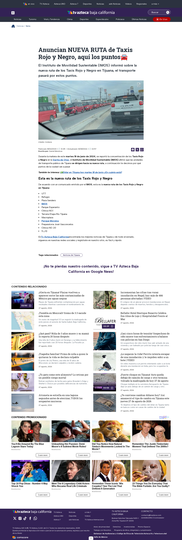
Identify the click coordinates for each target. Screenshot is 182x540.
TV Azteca (44, 4)
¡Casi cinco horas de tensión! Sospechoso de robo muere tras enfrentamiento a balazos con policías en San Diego (145, 336)
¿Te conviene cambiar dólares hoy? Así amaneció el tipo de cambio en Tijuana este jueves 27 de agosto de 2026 (145, 398)
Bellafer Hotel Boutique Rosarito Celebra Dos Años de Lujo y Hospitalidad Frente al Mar (144, 315)
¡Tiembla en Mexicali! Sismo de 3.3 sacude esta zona (62, 314)
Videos (128, 4)
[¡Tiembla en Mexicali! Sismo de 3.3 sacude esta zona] (22, 320)
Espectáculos (102, 19)
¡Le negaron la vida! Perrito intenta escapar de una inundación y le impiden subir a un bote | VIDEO (145, 357)
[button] (91, 538)
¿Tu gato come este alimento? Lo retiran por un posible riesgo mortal (63, 376)
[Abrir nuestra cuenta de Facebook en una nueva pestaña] (30, 518)
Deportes (87, 4)
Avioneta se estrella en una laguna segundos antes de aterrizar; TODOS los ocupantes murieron (60, 398)
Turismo (32, 19)
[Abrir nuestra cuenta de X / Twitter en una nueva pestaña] (14, 518)
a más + (155, 4)
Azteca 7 (74, 4)
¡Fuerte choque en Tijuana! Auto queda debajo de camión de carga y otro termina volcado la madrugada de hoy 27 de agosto (144, 377)
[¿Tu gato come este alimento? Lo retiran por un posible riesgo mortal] (22, 382)
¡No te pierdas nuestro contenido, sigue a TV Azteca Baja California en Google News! (91, 269)
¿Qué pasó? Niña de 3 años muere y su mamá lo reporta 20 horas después (64, 335)
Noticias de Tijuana (71, 255)
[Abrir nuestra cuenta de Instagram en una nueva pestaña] (20, 518)
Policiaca (120, 19)
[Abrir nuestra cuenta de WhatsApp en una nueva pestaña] (35, 518)
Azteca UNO (59, 4)
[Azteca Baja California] (91, 12)
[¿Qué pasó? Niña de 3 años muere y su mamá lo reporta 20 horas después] (22, 341)
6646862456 (146, 518)
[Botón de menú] (13, 12)
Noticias (100, 4)
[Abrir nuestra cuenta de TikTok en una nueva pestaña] (25, 518)
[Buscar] (167, 12)
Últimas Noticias (139, 19)
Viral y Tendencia (52, 19)
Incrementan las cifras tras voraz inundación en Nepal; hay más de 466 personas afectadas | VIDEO (142, 295)
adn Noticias (114, 4)
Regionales (141, 4)
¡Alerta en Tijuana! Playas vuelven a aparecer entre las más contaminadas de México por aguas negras (61, 295)
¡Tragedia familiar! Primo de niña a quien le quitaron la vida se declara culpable (63, 356)
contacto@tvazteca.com (151, 515)
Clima (69, 19)
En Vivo (163, 19)
